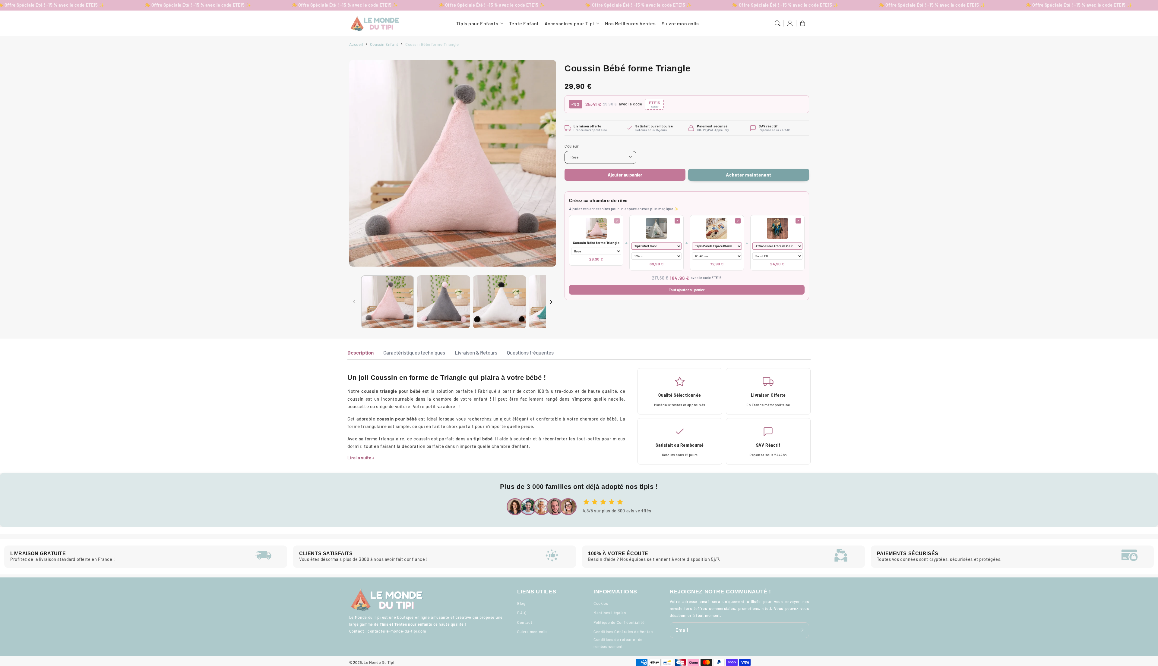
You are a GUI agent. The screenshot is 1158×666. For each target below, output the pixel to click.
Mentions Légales (609, 612)
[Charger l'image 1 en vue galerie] (387, 301)
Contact (524, 622)
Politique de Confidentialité (618, 622)
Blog (521, 603)
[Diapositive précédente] (354, 302)
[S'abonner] (802, 630)
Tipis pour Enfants (477, 23)
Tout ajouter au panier (687, 290)
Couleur (572, 146)
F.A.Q (521, 612)
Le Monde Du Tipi (379, 662)
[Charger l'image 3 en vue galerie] (499, 301)
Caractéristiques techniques (414, 352)
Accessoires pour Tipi (569, 23)
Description (360, 352)
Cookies (600, 603)
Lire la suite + (360, 457)
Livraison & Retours (476, 352)
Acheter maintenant (748, 174)
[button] (777, 23)
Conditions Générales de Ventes (623, 631)
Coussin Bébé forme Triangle (596, 243)
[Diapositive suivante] (551, 302)
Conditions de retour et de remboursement (618, 643)
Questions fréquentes (530, 352)
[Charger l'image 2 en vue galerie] (443, 301)
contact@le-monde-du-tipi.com (397, 631)
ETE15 (654, 104)
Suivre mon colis (532, 631)
